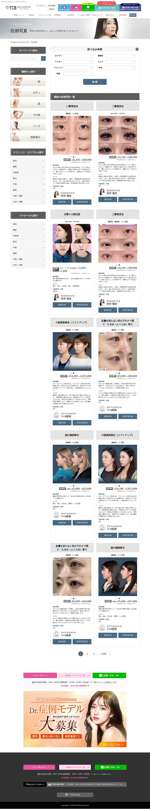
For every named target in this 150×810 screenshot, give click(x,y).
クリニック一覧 (45, 15)
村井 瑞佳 (66, 195)
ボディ (36, 92)
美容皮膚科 (52, 5)
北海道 (16, 172)
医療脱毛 (52, 9)
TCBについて (97, 15)
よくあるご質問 (84, 15)
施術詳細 (62, 202)
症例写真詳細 (82, 202)
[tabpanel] (72, 134)
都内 (15, 161)
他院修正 (35, 137)
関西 (15, 190)
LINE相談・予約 (88, 7)
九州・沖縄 (17, 202)
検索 (133, 15)
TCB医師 (66, 416)
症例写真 (70, 15)
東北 (15, 178)
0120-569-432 (58, 784)
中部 (15, 184)
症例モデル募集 (64, 10)
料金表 (31, 15)
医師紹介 (57, 15)
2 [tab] (73, 156)
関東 (15, 167)
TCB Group (75, 795)
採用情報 (122, 15)
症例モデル (109, 15)
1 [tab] (70, 156)
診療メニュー (19, 15)
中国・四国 (17, 196)
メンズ (36, 126)
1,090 (103, 653)
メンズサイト (41, 5)
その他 (36, 115)
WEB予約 (76, 10)
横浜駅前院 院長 (68, 193)
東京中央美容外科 (68, 414)
